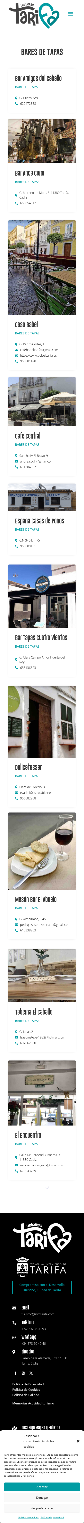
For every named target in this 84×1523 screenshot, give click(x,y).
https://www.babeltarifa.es (38, 355)
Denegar (42, 1497)
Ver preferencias (42, 1508)
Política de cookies (28, 1517)
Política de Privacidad (28, 1384)
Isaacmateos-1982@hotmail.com (42, 1037)
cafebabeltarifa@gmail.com (39, 350)
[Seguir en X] (31, 1373)
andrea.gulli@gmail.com (36, 461)
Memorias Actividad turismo (33, 1403)
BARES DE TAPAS (27, 87)
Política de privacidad (52, 1517)
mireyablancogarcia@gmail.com (42, 1165)
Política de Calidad (25, 1395)
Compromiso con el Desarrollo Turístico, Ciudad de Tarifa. (42, 1287)
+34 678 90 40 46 (33, 1343)
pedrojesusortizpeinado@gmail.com (45, 924)
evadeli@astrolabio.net (36, 793)
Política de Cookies (26, 1390)
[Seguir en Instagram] (23, 1373)
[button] (78, 1441)
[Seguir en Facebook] (15, 1373)
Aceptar (42, 1487)
